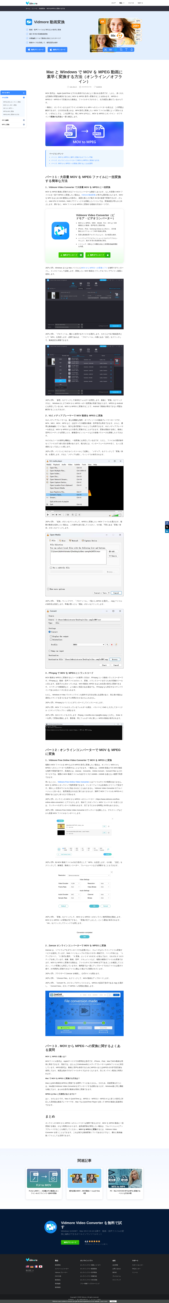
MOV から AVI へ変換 (10, 105)
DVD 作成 (58, 1276)
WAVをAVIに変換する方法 (11, 114)
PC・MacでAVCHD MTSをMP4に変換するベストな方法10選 (125, 1192)
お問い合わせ (116, 1268)
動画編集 (58, 1283)
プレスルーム (116, 1276)
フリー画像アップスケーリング (89, 1283)
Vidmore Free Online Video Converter (73, 782)
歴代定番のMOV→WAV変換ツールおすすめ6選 (84, 1192)
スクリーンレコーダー (62, 1268)
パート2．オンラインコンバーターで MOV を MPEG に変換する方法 (75, 160)
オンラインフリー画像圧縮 (88, 1276)
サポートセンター (137, 1265)
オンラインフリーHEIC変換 (88, 1280)
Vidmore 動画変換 (49, 22)
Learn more (103, 1301)
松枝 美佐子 (73, 87)
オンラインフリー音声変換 (88, 1272)
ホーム (28, 8)
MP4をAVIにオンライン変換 (12, 102)
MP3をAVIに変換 (8, 111)
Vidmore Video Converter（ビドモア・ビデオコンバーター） (95, 217)
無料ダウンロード (37, 49)
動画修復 (58, 1287)
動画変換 (42, 8)
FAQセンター (136, 1268)
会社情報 (115, 1265)
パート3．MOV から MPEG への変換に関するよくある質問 (72, 163)
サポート (140, 3)
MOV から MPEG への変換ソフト (94, 268)
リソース (131, 3)
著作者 (114, 1272)
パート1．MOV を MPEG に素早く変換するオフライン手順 (72, 157)
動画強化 (58, 1280)
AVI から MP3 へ (8, 108)
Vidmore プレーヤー (61, 1272)
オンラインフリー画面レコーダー (90, 1265)
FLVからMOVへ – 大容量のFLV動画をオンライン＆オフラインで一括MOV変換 (44, 1192)
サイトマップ (116, 1280)
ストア (113, 3)
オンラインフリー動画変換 (88, 1268)
